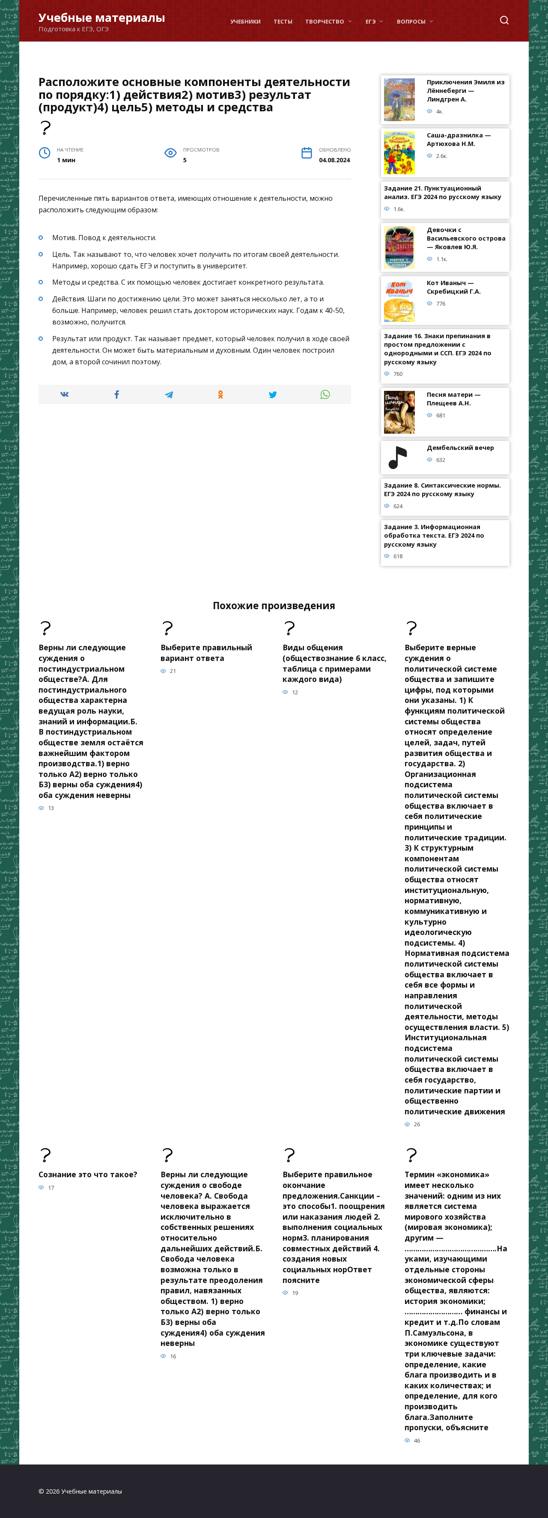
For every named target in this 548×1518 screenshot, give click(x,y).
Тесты (283, 21)
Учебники (245, 21)
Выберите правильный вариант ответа (206, 652)
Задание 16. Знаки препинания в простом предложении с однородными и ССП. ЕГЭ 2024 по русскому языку (437, 349)
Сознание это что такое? (88, 1174)
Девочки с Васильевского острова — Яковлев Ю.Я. (466, 238)
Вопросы (411, 21)
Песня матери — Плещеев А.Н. (454, 399)
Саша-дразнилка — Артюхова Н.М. (459, 139)
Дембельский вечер (460, 448)
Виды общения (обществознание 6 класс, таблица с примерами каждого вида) (335, 663)
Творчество (324, 21)
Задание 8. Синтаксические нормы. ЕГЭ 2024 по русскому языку (442, 490)
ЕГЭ (371, 21)
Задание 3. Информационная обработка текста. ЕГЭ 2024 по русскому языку (434, 535)
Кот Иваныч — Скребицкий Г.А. (454, 287)
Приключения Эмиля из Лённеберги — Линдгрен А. (466, 91)
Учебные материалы (102, 17)
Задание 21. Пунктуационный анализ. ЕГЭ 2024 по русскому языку (442, 193)
